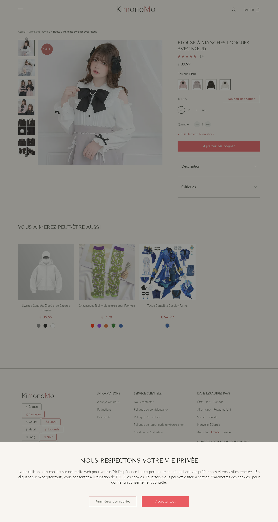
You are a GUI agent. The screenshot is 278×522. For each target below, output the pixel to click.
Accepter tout (165, 501)
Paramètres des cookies (112, 501)
